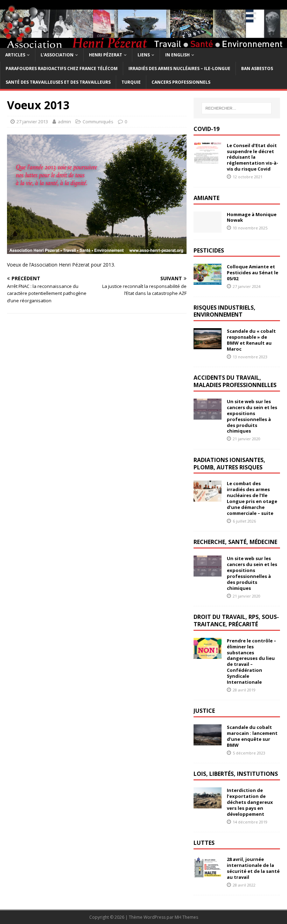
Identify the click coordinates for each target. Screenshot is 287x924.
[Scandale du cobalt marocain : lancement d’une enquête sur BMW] (208, 741)
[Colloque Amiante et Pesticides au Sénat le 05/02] (208, 280)
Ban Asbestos (257, 68)
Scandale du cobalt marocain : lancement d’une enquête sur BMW (252, 736)
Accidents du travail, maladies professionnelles (235, 381)
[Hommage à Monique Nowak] (208, 228)
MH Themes (186, 917)
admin (64, 121)
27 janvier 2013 (32, 121)
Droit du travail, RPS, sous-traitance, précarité (236, 620)
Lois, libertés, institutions (236, 774)
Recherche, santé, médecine (235, 542)
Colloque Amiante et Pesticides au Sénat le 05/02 (252, 272)
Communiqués (98, 121)
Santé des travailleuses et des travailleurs (58, 82)
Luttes (204, 843)
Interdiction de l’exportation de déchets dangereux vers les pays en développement (250, 802)
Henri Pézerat (105, 55)
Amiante (206, 198)
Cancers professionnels (181, 82)
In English (177, 55)
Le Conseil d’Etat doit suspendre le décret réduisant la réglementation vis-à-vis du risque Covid (252, 157)
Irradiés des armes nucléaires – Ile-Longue (179, 68)
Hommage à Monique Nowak (251, 217)
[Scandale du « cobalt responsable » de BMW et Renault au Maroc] (208, 345)
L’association (57, 55)
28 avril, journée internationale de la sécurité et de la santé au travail (253, 868)
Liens (144, 55)
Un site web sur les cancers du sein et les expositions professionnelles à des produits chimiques (252, 416)
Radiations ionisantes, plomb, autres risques (229, 463)
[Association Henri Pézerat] (143, 43)
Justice (204, 711)
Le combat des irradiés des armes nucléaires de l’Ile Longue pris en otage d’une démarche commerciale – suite (252, 498)
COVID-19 (206, 129)
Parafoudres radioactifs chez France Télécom (62, 68)
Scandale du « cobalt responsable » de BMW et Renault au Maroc (251, 340)
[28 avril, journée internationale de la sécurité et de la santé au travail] (208, 873)
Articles (15, 55)
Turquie (131, 82)
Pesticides (209, 250)
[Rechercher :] (236, 108)
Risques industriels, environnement (224, 311)
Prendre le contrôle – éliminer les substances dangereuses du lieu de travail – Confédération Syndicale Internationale (251, 661)
